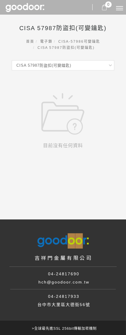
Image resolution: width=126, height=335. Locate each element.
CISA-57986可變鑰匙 (79, 41)
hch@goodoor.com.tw (63, 282)
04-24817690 (63, 274)
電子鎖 (46, 41)
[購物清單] (104, 7)
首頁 (30, 41)
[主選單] (119, 8)
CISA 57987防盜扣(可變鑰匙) (66, 48)
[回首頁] (25, 7)
